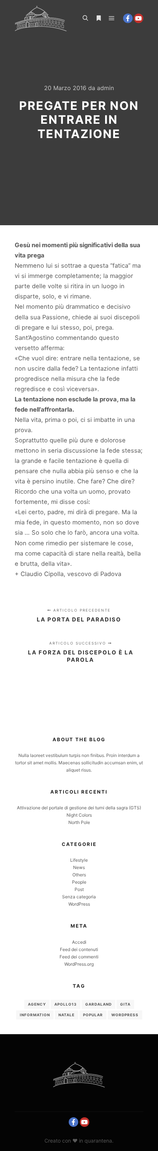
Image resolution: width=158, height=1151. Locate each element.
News (79, 867)
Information (35, 1015)
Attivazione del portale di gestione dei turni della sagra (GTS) (79, 807)
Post (79, 889)
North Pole (79, 822)
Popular (93, 1015)
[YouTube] (138, 18)
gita (125, 1004)
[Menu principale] (111, 18)
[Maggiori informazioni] (98, 18)
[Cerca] (85, 18)
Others (79, 874)
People (79, 882)
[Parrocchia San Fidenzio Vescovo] (41, 18)
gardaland (98, 1004)
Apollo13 (65, 1004)
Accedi (79, 942)
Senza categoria (79, 896)
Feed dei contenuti (79, 949)
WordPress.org (79, 964)
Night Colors (79, 815)
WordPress (79, 904)
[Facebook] (128, 18)
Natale (66, 1015)
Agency (37, 1004)
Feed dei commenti (79, 956)
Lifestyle (79, 860)
